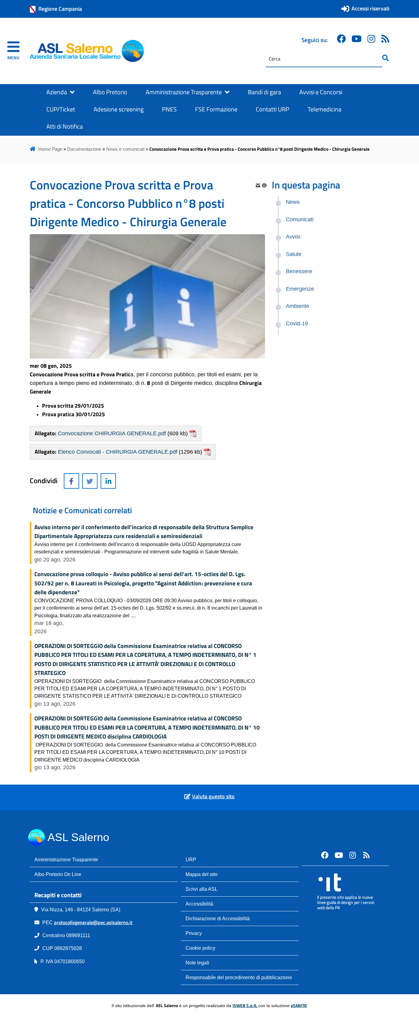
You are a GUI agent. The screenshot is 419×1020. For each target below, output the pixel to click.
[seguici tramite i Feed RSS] (366, 854)
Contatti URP (272, 109)
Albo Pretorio (110, 92)
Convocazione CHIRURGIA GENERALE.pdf (112, 433)
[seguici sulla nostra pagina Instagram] (371, 38)
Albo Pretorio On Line (57, 874)
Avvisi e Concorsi (320, 92)
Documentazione (84, 149)
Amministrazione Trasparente (184, 92)
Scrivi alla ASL (201, 889)
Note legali (197, 962)
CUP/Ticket (60, 109)
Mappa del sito (201, 874)
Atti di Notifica (64, 126)
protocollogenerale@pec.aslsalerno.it (93, 922)
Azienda (56, 92)
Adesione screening (119, 109)
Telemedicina (324, 109)
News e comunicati (125, 149)
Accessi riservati (370, 8)
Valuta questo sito (213, 796)
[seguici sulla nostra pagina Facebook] (341, 38)
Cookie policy (200, 948)
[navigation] (13, 51)
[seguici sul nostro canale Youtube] (338, 854)
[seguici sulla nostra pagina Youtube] (357, 38)
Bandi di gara (264, 92)
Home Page (50, 149)
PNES (169, 109)
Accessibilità (199, 903)
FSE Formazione (216, 109)
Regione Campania (60, 9)
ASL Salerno (78, 837)
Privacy (194, 933)
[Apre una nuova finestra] (71, 481)
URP (191, 859)
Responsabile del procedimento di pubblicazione (239, 977)
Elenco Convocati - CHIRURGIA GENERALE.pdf (117, 452)
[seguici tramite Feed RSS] (385, 38)
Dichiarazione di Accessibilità (218, 918)
